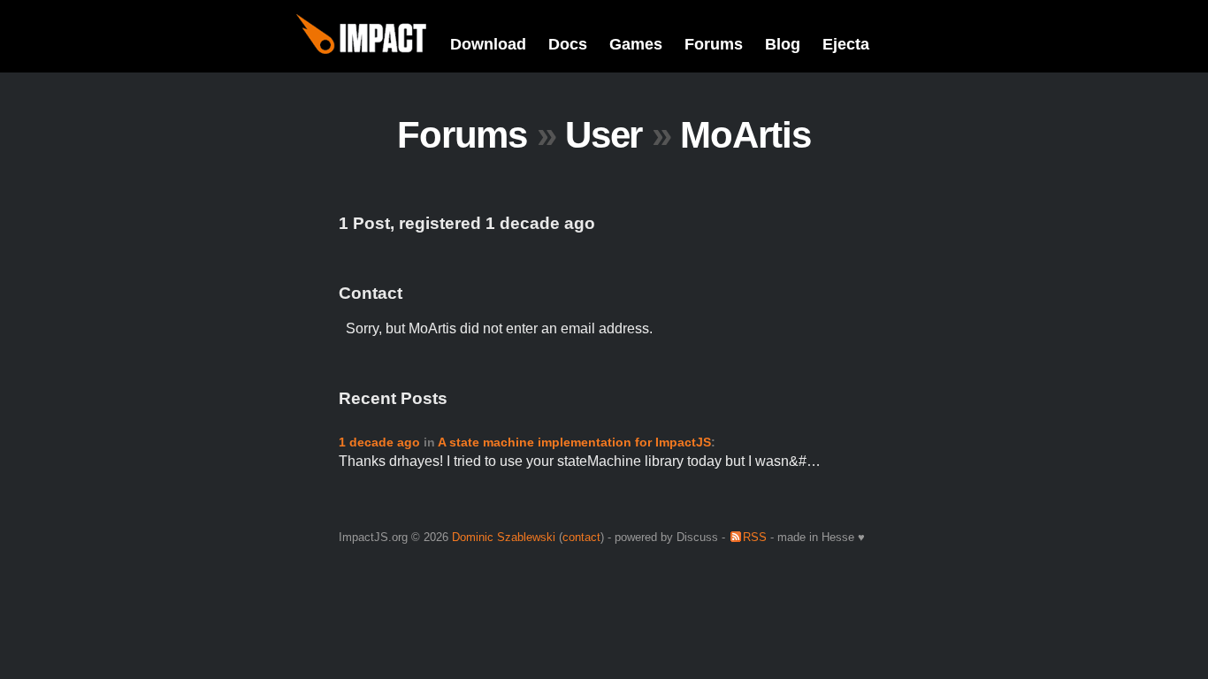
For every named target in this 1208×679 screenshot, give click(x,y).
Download (488, 44)
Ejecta (845, 44)
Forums (713, 44)
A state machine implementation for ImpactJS (574, 442)
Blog (782, 44)
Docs (567, 44)
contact (581, 537)
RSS (755, 537)
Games (635, 44)
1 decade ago (379, 442)
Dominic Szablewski (503, 537)
